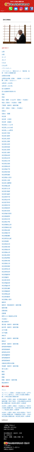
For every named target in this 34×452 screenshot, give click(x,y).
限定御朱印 (5, 382)
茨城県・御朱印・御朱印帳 (10, 366)
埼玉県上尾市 (6, 138)
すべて (4, 57)
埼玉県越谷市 (6, 285)
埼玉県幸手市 (6, 197)
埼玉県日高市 (6, 210)
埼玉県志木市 (6, 199)
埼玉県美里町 (6, 266)
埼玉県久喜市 (6, 144)
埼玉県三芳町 (6, 133)
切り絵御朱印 (6, 88)
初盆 (3, 94)
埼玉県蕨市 (5, 277)
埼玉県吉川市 (6, 161)
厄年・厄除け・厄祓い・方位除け (12, 108)
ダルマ (4, 60)
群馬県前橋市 (6, 349)
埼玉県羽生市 (6, 269)
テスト (4, 390)
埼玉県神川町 (6, 260)
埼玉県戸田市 (6, 202)
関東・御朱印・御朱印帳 (9, 380)
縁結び (4, 341)
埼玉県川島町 (6, 191)
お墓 (3, 51)
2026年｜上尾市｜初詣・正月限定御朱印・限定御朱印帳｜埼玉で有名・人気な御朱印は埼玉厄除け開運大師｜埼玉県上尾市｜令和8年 (16, 401)
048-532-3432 (9, 429)
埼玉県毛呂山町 (7, 238)
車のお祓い (5, 369)
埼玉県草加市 (6, 272)
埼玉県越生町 (6, 283)
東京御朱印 (5, 321)
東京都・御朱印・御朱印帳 (10, 324)
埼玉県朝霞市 (6, 216)
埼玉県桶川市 (6, 233)
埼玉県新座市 (6, 208)
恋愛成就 (4, 310)
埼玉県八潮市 (6, 152)
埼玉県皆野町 (6, 258)
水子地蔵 (4, 333)
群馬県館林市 (6, 357)
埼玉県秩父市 (6, 263)
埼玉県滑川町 (6, 247)
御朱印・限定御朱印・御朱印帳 (11, 305)
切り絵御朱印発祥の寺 (9, 91)
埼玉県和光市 (6, 166)
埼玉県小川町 (6, 180)
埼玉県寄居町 (6, 174)
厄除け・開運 (6, 113)
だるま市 (4, 65)
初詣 (3, 97)
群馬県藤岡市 (6, 355)
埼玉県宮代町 (6, 172)
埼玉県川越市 (6, 194)
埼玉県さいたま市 (7, 125)
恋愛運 (4, 313)
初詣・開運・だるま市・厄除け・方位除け (15, 100)
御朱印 (4, 302)
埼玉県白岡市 (6, 255)
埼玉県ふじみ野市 (7, 130)
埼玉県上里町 (6, 141)
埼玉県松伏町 (6, 230)
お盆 (3, 54)
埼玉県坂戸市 (6, 169)
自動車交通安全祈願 (8, 363)
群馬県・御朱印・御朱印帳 (10, 344)
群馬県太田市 (6, 352)
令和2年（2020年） (8, 83)
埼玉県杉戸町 (6, 222)
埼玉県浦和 (5, 241)
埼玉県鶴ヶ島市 (7, 299)
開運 (3, 374)
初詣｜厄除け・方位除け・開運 (11, 102)
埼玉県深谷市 (6, 244)
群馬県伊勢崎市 (7, 346)
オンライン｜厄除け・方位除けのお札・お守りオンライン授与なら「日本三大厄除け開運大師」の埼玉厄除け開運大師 (16, 394)
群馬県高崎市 (6, 360)
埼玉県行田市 (6, 280)
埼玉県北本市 (6, 158)
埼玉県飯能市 (6, 291)
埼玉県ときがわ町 (7, 127)
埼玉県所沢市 (6, 205)
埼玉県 (4, 116)
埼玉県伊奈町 (6, 147)
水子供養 (4, 330)
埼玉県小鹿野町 (7, 183)
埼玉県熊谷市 (6, 249)
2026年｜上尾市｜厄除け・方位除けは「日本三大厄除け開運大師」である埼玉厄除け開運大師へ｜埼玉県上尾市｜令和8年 (16, 407)
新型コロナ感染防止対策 (9, 316)
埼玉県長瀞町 (6, 288)
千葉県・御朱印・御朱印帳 (10, 105)
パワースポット (7, 68)
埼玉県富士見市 (7, 177)
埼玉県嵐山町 (6, 186)
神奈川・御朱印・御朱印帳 (10, 338)
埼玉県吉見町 (6, 163)
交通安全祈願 (6, 75)
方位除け (4, 319)
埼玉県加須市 (6, 155)
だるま (4, 62)
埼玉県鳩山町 (6, 294)
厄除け (4, 111)
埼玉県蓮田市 (6, 274)
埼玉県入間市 (6, 149)
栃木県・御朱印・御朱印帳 (10, 327)
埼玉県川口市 (6, 188)
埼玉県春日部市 (7, 213)
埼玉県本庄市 (6, 219)
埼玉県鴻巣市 (6, 296)
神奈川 (4, 335)
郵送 (3, 371)
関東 (3, 377)
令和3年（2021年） (8, 86)
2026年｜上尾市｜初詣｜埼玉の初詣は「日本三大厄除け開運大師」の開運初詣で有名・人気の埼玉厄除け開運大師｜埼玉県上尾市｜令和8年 (16, 414)
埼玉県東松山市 (7, 224)
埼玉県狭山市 (6, 252)
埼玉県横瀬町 (6, 235)
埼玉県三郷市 (6, 136)
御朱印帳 (4, 308)
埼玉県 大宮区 (7, 119)
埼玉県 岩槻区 (7, 122)
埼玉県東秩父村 (7, 227)
